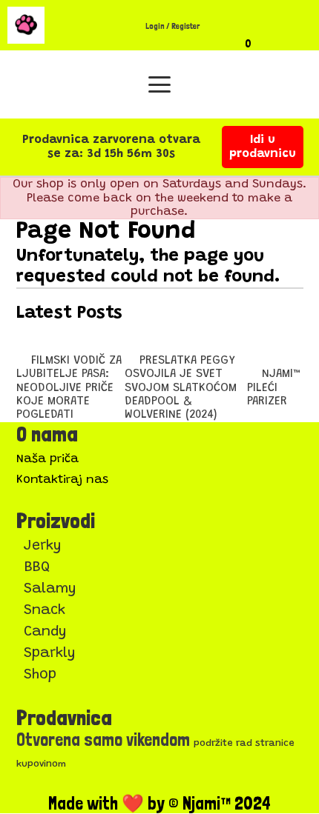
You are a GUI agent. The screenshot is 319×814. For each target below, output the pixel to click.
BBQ (37, 568)
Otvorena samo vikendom (103, 739)
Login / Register (172, 26)
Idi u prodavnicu (262, 146)
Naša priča (47, 459)
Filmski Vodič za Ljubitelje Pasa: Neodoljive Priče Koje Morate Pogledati (69, 388)
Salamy (50, 589)
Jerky (43, 546)
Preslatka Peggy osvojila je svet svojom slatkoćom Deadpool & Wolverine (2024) (181, 388)
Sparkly (50, 654)
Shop (40, 675)
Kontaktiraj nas (62, 480)
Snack (44, 611)
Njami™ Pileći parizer (275, 387)
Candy (45, 632)
